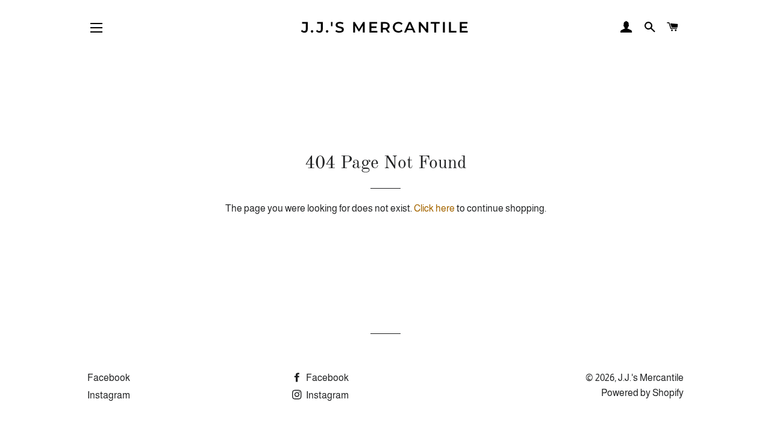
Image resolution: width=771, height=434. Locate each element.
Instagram (108, 395)
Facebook (108, 378)
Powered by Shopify (642, 393)
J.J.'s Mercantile (385, 27)
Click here (434, 208)
